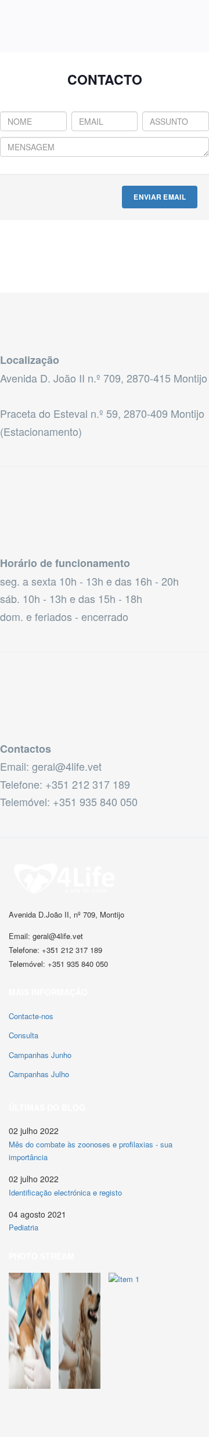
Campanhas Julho (39, 1073)
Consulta (23, 1035)
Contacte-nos (31, 1015)
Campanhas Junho (40, 1054)
